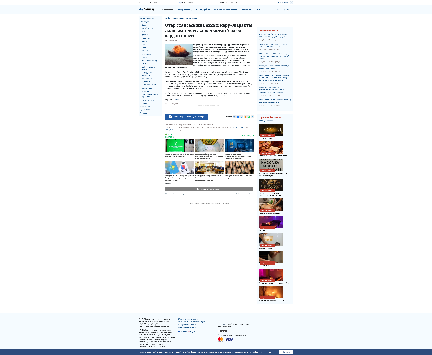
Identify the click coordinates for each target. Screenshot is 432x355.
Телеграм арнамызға (238, 127)
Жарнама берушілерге (188, 319)
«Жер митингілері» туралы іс (150, 95)
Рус (278, 9)
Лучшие (175, 194)
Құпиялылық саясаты (187, 327)
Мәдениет (146, 38)
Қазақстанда (146, 88)
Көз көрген (245, 9)
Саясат (144, 44)
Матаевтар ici (147, 91)
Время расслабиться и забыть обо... (274, 282)
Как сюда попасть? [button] (266, 121)
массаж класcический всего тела (273, 154)
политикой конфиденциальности (256, 352)
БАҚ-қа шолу (145, 106)
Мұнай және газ (148, 28)
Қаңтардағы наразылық (147, 74)
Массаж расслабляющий (269, 211)
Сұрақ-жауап (145, 110)
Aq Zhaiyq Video (203, 9)
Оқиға (144, 57)
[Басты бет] (146, 9)
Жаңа (167, 194)
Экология (146, 51)
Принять (286, 352)
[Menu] (292, 9)
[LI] (223, 319)
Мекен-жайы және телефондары (192, 322)
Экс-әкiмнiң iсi (148, 100)
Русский (184, 331)
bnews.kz (177, 100)
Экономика (146, 54)
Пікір (144, 31)
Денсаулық (146, 35)
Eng (283, 9)
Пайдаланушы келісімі (188, 325)
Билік (144, 25)
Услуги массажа (266, 137)
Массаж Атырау (266, 246)
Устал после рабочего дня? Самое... (273, 299)
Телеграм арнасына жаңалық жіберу (188, 117)
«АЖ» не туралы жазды (225, 9)
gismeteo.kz (222, 324)
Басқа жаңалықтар (149, 60)
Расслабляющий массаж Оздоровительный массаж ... (271, 193)
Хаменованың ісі (149, 85)
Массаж (266, 229)
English (193, 331)
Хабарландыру (185, 9)
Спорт (258, 9)
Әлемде (144, 103)
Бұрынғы (185, 194)
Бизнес (145, 64)
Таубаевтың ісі (148, 81)
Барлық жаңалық (147, 18)
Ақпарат (143, 113)
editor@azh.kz (170, 130)
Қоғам (144, 41)
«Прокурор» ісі (148, 78)
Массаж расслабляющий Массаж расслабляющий (273, 173)
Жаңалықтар (168, 9)
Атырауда (145, 22)
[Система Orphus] (222, 331)
